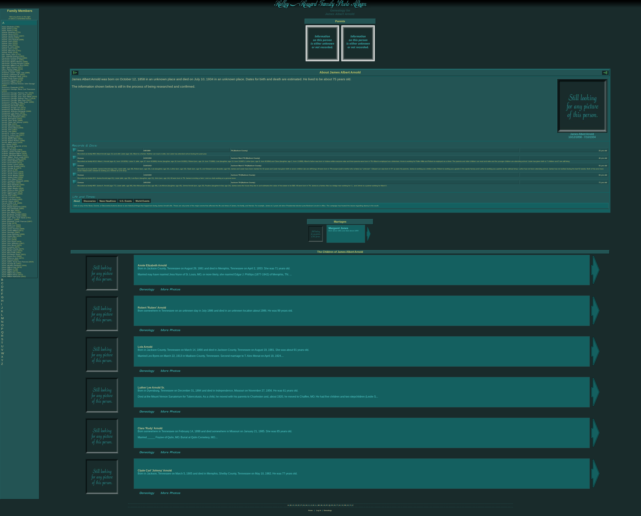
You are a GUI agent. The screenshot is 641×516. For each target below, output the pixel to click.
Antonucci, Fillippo (9, 82)
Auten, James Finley (10, 177)
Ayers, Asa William (9, 212)
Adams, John (7, 41)
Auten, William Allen (9, 194)
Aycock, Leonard (8, 197)
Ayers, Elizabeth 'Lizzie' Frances (14, 221)
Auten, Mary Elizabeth (10, 185)
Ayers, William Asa (9, 273)
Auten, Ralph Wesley (10, 188)
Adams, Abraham (9, 32)
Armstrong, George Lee (11, 107)
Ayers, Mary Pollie (9, 252)
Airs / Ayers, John (9, 54)
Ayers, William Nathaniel (11, 276)
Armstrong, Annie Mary (10, 104)
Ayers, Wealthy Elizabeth (11, 265)
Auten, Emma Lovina (10, 164)
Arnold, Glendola (8, 126)
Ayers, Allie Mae (8, 210)
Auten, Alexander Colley (11, 159)
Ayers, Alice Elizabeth (10, 208)
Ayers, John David (9, 241)
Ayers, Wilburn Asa (9, 267)
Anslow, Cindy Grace (10, 78)
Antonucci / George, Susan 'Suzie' (15, 102)
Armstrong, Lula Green (10, 113)
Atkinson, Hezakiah (9, 150)
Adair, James (7, 29)
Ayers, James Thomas (10, 229)
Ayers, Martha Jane (9, 251)
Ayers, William (7, 269)
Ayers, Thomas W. (9, 264)
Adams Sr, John (8, 47)
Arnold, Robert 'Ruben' (11, 141)
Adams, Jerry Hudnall (10, 40)
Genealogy (328, 510)
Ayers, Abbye (7, 205)
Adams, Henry (7, 34)
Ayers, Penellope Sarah (11, 254)
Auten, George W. (9, 168)
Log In (318, 510)
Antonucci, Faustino (10, 80)
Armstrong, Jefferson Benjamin (14, 111)
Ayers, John (7, 238)
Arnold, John (7, 130)
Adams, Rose (7, 52)
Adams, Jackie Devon (10, 36)
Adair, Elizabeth (8, 27)
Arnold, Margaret (8, 137)
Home (310, 510)
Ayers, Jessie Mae (9, 236)
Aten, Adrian (7, 144)
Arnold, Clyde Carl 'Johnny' (12, 122)
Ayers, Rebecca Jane (10, 258)
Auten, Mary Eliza (8, 183)
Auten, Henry (7, 170)
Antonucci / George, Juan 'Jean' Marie (16, 96)
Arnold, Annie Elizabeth (11, 117)
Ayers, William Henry (9, 275)
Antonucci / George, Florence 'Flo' (15, 93)
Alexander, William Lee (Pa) (12, 65)
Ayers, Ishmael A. (8, 227)
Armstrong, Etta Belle (10, 106)
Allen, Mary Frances (9, 67)
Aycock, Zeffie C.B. (9, 203)
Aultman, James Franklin (11, 152)
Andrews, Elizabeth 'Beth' (12, 76)
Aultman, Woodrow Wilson (12, 155)
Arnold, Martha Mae (10, 139)
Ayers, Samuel (8, 260)
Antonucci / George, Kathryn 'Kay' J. (16, 98)
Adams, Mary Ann (9, 51)
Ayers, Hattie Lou (8, 225)
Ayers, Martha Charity (10, 249)
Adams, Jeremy (8, 38)
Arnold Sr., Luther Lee (10, 133)
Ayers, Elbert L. (8, 219)
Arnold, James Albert (10, 128)
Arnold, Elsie (7, 124)
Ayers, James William (10, 230)
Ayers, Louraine (8, 247)
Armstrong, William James (11, 115)
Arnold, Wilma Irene (9, 142)
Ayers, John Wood (9, 245)
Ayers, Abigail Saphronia (11, 207)
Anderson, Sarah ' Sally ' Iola (13, 73)
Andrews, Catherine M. (10, 74)
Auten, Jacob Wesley (10, 175)
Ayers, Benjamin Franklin (11, 214)
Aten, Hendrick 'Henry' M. (11, 146)
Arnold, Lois (7, 131)
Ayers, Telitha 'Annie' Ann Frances (15, 262)
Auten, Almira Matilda (10, 161)
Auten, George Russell (10, 166)
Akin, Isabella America (10, 56)
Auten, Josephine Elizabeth (12, 181)
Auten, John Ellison (9, 179)
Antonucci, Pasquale (10, 87)
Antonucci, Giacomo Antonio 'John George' (18, 84)
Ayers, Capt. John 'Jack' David (13, 218)
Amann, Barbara (8, 71)
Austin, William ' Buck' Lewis (12, 157)
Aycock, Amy (7, 196)
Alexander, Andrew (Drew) (12, 58)
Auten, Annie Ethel (9, 163)
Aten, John (6, 148)
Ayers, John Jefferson (10, 243)
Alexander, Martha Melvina (12, 62)
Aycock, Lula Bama (9, 199)
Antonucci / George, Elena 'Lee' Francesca (18, 89)
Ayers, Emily (7, 223)
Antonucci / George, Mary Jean (14, 100)
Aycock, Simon (8, 201)
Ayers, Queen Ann (9, 256)
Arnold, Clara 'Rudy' (10, 120)
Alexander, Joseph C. (10, 60)
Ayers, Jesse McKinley (10, 234)
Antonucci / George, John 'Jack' (14, 95)
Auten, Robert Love (9, 192)
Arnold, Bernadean (9, 118)
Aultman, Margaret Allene (11, 153)
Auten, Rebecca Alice (10, 190)
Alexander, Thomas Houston (13, 63)
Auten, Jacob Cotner (10, 174)
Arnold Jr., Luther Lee (10, 135)
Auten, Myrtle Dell (8, 186)
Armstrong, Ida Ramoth (11, 109)
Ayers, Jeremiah (8, 232)
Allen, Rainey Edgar (9, 69)
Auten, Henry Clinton (10, 172)
